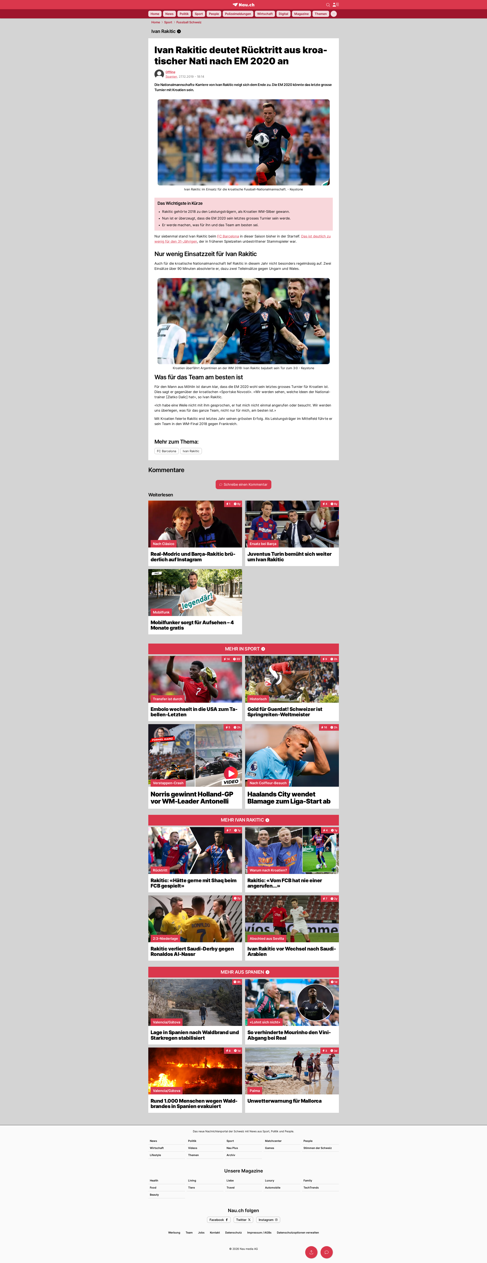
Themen (193, 1155)
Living (192, 1180)
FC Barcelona (228, 236)
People (307, 1140)
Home (155, 22)
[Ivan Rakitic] (243, 31)
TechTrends (311, 1187)
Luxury (269, 1180)
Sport (168, 22)
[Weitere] (334, 14)
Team (189, 1232)
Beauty (154, 1194)
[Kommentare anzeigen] (327, 1252)
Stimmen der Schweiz (317, 1148)
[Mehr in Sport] (243, 649)
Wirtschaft (157, 1148)
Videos (192, 1148)
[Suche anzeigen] (328, 4)
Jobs (201, 1232)
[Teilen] (311, 1252)
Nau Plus (232, 1148)
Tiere (191, 1187)
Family (307, 1180)
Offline (170, 72)
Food (153, 1187)
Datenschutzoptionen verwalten (298, 1232)
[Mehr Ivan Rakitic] (243, 820)
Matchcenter (273, 1140)
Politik (192, 1140)
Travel (231, 1187)
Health (154, 1180)
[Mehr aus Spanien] (243, 972)
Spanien (171, 76)
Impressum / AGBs (259, 1232)
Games (269, 1148)
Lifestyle (155, 1155)
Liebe (230, 1180)
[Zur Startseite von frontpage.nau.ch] (243, 5)
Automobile (272, 1187)
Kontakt (215, 1232)
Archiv (231, 1155)
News (153, 1140)
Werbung (174, 1232)
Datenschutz (233, 1232)
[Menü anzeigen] (335, 4)
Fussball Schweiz (188, 22)
